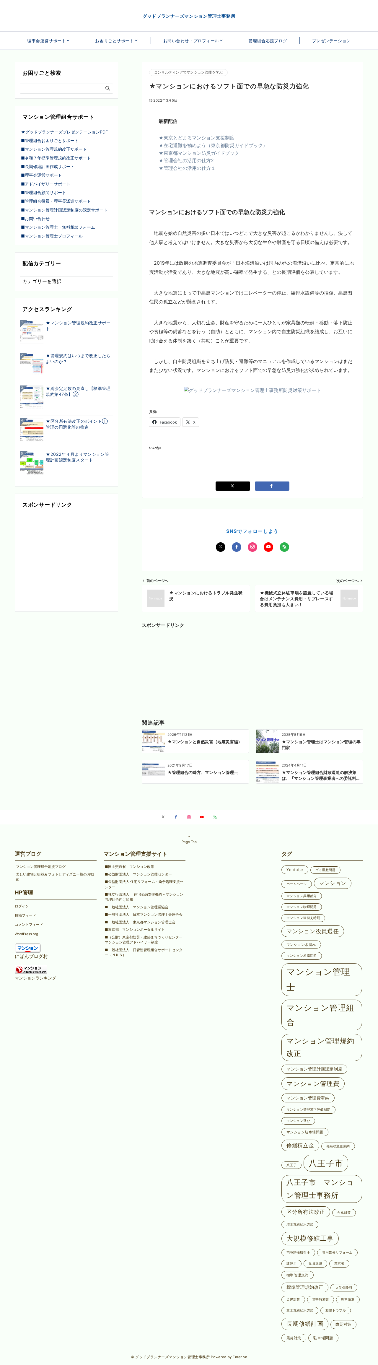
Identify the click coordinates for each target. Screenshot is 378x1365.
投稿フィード (25, 915)
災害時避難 (320, 1299)
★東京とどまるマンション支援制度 (196, 138)
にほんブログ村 (31, 956)
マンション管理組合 (320, 1015)
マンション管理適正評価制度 (308, 1110)
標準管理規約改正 (304, 1287)
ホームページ (296, 884)
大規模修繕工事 (310, 1238)
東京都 (339, 1263)
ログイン (22, 906)
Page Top (189, 842)
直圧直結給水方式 (299, 1310)
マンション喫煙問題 (301, 907)
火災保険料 (343, 1288)
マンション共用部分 (301, 896)
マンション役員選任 (312, 931)
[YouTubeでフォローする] (268, 547)
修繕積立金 (300, 1145)
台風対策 (344, 1213)
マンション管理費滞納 (308, 1098)
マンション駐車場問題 (304, 1132)
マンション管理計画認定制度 (314, 1069)
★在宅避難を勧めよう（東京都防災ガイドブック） (213, 145)
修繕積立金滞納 (338, 1146)
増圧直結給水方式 (299, 1224)
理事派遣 (348, 1299)
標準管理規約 (297, 1275)
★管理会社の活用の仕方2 (186, 160)
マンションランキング (35, 977)
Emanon (240, 1357)
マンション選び (298, 1121)
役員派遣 (315, 1263)
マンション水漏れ (301, 944)
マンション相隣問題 (301, 956)
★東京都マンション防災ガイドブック (199, 153)
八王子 (291, 1165)
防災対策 (343, 1324)
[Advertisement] (252, 667)
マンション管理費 (313, 1083)
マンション (333, 883)
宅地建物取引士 (298, 1253)
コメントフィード (29, 925)
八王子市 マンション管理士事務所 (320, 1189)
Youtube (294, 869)
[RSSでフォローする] (284, 547)
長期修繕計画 (304, 1323)
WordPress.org (26, 934)
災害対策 (293, 1299)
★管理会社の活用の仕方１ (187, 168)
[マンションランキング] (31, 969)
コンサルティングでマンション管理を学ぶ (188, 72)
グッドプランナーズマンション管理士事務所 (189, 16)
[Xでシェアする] (233, 486)
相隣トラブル (335, 1310)
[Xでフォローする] (220, 547)
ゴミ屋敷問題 (325, 870)
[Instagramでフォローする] (252, 547)
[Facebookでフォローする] (236, 547)
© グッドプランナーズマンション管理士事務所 (170, 1357)
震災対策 (293, 1338)
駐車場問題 (323, 1337)
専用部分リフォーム (337, 1253)
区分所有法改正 (305, 1212)
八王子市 (326, 1163)
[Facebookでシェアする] (272, 486)
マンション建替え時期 (303, 918)
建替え (291, 1263)
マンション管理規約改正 (320, 1047)
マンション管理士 (318, 980)
